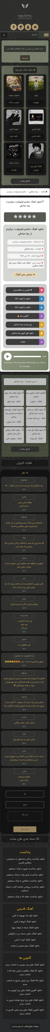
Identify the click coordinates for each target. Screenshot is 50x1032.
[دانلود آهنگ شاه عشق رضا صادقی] (14, 396)
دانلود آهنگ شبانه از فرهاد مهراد (25, 928)
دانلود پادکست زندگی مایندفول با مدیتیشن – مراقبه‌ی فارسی (25, 861)
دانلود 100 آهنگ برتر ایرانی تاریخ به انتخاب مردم (25, 982)
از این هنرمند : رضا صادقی (25, 382)
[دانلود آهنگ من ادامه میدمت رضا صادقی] (36, 413)
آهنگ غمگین (38, 266)
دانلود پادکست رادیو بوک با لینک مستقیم (25, 875)
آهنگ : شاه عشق (13, 401)
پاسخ (24, 489)
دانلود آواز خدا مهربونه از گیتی (25, 916)
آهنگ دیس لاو (15, 263)
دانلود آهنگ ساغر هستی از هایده (25, 946)
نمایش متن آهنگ (24, 275)
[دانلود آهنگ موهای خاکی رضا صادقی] (14, 433)
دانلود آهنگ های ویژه (24, 70)
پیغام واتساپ (17, 1026)
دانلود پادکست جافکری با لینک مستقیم (25, 881)
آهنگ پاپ (26, 263)
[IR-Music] (25, 16)
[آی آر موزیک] (25, 5)
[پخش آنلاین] (8, 356)
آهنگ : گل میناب (36, 438)
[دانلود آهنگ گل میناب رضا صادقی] (36, 433)
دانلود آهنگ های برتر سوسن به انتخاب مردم (25, 965)
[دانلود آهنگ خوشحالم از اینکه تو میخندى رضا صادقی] (14, 417)
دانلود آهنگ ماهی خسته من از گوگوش (25, 934)
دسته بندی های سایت (23, 839)
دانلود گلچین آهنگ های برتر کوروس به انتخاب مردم (25, 992)
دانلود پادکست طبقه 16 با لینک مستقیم (25, 897)
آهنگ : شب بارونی (14, 422)
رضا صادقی (33, 192)
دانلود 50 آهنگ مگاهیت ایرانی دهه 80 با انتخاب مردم (25, 973)
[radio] (16, 217)
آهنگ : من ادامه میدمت (36, 418)
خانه (43, 192)
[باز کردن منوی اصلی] (46, 35)
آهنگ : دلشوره (36, 401)
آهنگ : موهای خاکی (14, 438)
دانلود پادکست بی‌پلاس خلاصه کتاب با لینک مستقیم (25, 889)
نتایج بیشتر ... (24, 181)
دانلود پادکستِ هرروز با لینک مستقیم (25, 869)
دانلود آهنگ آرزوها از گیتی (25, 922)
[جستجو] (4, 35)
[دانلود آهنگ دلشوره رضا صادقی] (36, 396)
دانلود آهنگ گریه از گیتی (25, 940)
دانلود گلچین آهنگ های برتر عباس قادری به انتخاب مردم (25, 1012)
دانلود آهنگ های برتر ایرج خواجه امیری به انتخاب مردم (25, 1002)
